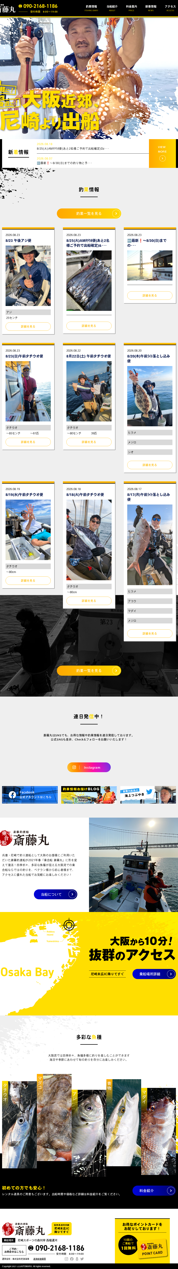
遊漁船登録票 (39, 1259)
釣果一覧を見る (89, 213)
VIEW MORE (162, 149)
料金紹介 (146, 1190)
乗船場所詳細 (149, 974)
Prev (4, 78)
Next (173, 78)
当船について (51, 894)
